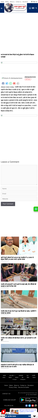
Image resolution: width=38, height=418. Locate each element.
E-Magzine (22, 379)
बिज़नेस (10, 377)
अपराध (4, 377)
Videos (7, 1)
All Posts (28, 79)
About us (12, 1)
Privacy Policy (13, 387)
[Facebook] (26, 405)
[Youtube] (32, 405)
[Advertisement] (19, 33)
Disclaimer (25, 1)
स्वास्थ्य (34, 377)
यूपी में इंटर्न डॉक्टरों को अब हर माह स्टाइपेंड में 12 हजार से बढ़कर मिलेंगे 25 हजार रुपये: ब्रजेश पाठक (17, 258)
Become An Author (23, 387)
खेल (22, 377)
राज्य (27, 375)
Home (2, 1)
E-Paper (15, 379)
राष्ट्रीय (4, 375)
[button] (1, 8)
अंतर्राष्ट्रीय (21, 375)
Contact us (18, 1)
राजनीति (33, 375)
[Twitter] (29, 405)
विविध (28, 377)
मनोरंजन (16, 377)
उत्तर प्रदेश (11, 375)
